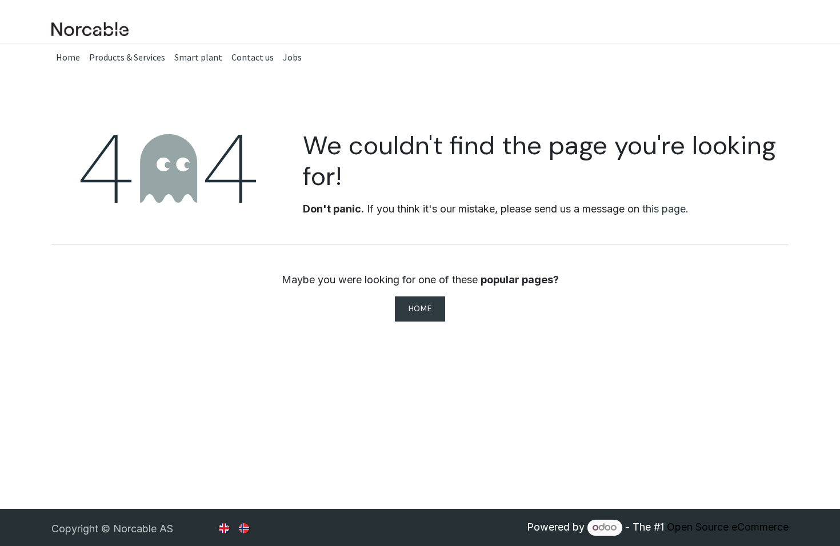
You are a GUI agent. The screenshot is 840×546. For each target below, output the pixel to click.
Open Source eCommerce (728, 527)
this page (664, 209)
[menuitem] (68, 57)
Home (420, 309)
